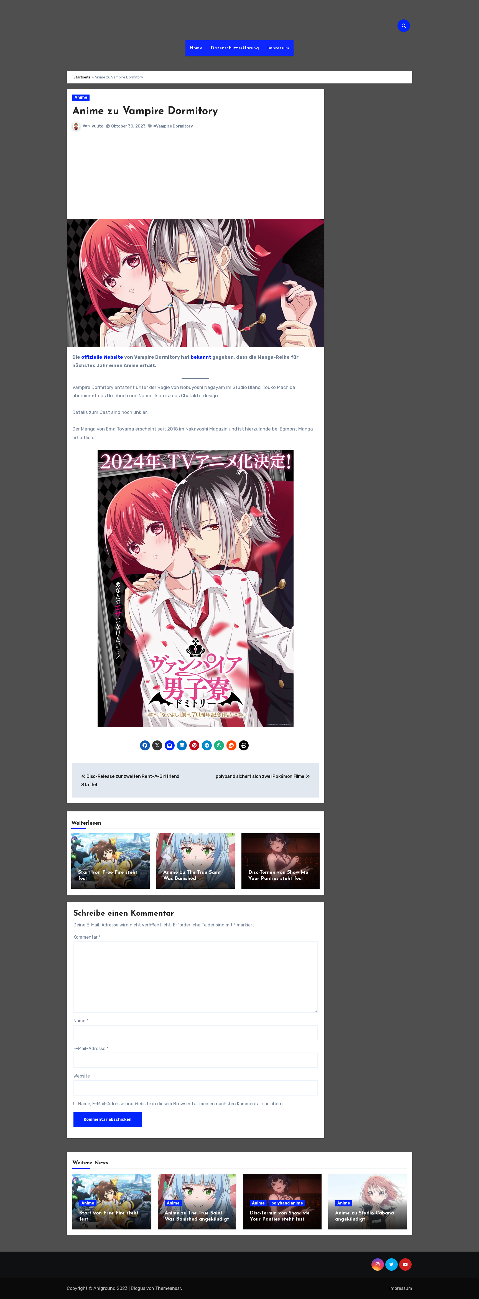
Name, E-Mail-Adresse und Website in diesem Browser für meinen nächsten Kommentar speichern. (181, 1103)
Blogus (138, 1288)
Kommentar (87, 937)
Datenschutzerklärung (235, 48)
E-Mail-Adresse (90, 1048)
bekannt (201, 357)
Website (81, 1076)
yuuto (97, 126)
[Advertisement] (196, 177)
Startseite (82, 77)
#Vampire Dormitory (173, 126)
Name (80, 1020)
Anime (81, 97)
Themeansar (168, 1288)
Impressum (278, 48)
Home (196, 48)
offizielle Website (102, 357)
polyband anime (287, 1203)
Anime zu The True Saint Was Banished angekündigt (192, 878)
